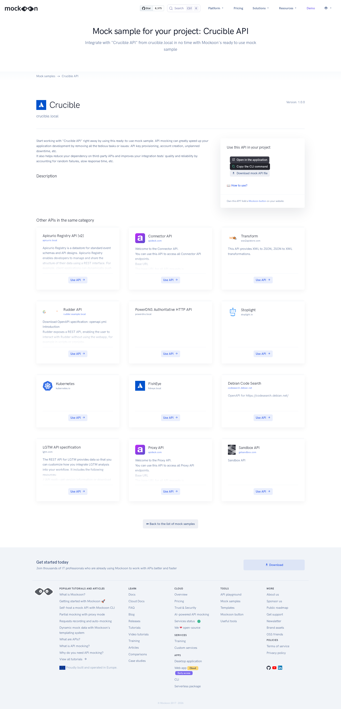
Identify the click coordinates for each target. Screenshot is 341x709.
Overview (180, 594)
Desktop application (188, 661)
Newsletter (274, 621)
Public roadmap (277, 608)
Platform (214, 8)
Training (134, 641)
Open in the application (252, 160)
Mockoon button (257, 201)
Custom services (185, 648)
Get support (275, 614)
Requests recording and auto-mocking (85, 621)
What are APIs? (69, 639)
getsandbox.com (247, 452)
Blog (131, 614)
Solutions (259, 8)
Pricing (238, 8)
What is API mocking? (74, 646)
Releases (134, 621)
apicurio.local (50, 240)
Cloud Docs (136, 601)
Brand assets (275, 627)
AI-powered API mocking (191, 614)
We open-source (187, 627)
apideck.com (155, 240)
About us (273, 594)
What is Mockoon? (72, 594)
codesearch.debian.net (240, 388)
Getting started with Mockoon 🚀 (82, 601)
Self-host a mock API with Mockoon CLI (87, 608)
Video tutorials (138, 634)
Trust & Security (185, 608)
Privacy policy (276, 653)
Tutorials (134, 627)
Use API (75, 280)
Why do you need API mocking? (81, 653)
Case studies (137, 661)
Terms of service (278, 646)
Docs (131, 594)
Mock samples (45, 76)
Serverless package (187, 686)
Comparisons (137, 654)
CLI (176, 679)
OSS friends (275, 634)
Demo (311, 8)
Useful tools (228, 621)
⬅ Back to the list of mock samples (170, 524)
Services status (187, 621)
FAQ (131, 608)
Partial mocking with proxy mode (82, 614)
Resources (286, 8)
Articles (133, 647)
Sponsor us (274, 601)
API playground (230, 594)
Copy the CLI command (252, 166)
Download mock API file (252, 173)
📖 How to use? (237, 185)
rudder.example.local (74, 314)
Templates (227, 608)
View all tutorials (70, 659)
